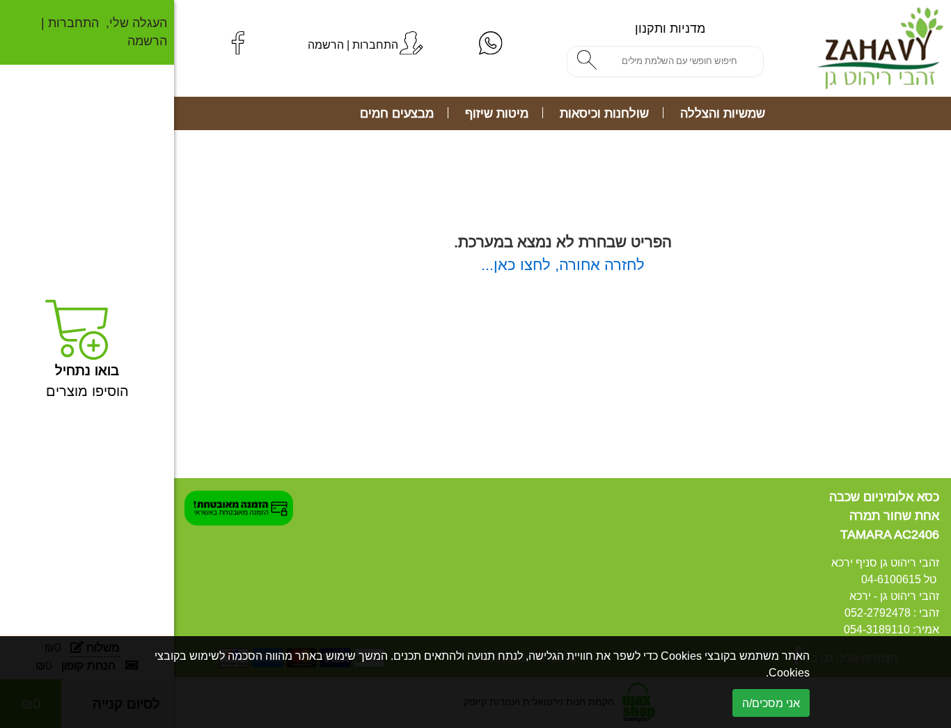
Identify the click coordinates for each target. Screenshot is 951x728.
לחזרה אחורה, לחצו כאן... (563, 265)
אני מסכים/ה (771, 703)
